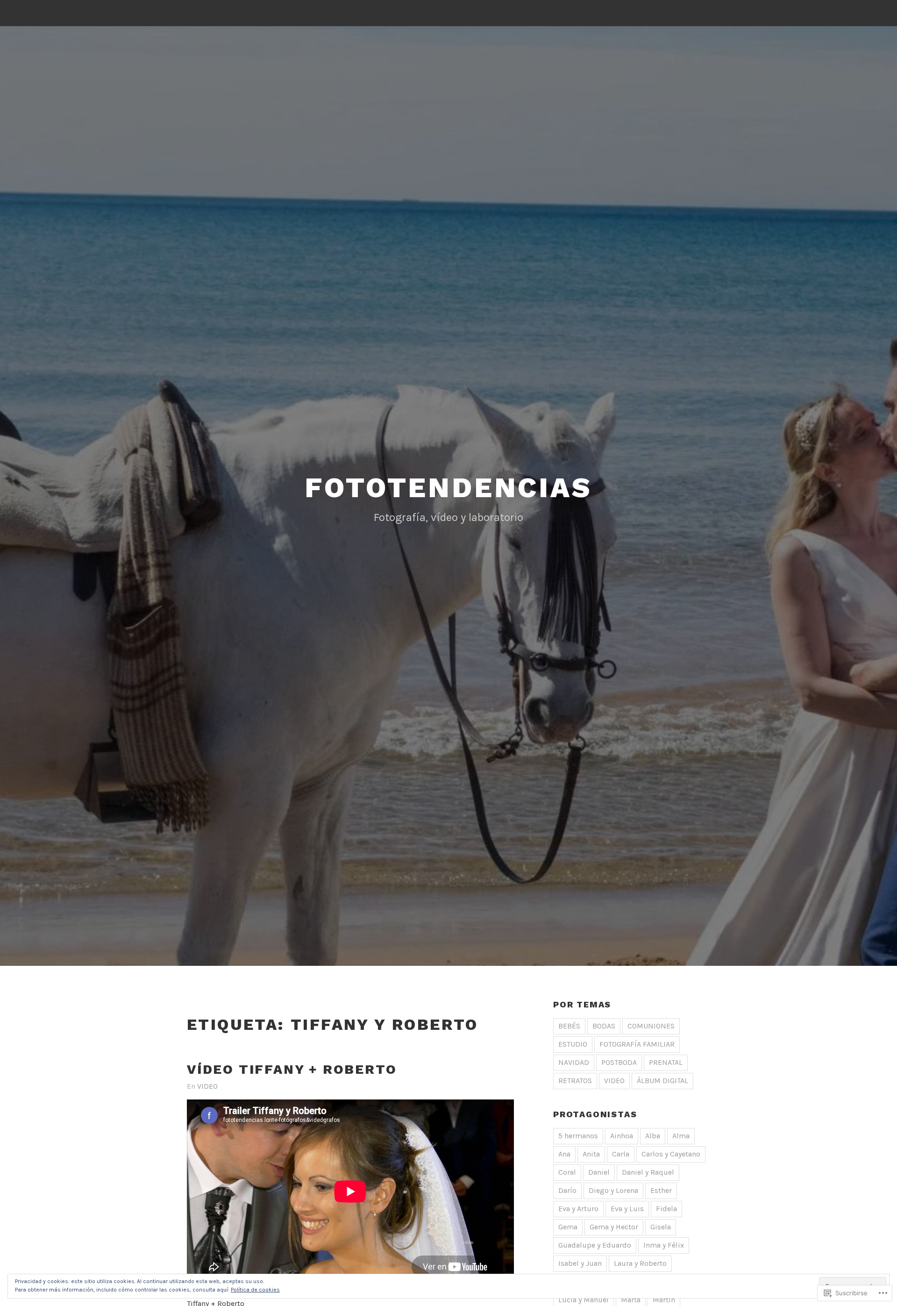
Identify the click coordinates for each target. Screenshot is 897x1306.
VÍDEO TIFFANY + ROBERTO (292, 1069)
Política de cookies (255, 1289)
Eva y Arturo (578, 1208)
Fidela (666, 1208)
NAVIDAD (573, 1062)
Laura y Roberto (640, 1263)
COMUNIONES (651, 1025)
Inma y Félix (663, 1245)
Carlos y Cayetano (670, 1153)
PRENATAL (666, 1062)
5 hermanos (578, 1135)
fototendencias (448, 487)
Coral (567, 1172)
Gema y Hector (614, 1226)
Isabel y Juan (580, 1263)
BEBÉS (569, 1025)
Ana (564, 1153)
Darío (567, 1190)
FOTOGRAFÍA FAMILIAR (637, 1044)
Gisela (660, 1226)
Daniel (599, 1172)
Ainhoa (621, 1135)
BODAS (603, 1025)
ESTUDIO (572, 1044)
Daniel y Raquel (648, 1172)
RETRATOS (575, 1080)
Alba (652, 1135)
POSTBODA (619, 1062)
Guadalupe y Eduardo (594, 1245)
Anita (591, 1153)
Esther (661, 1190)
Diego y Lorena (613, 1190)
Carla (620, 1153)
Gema (567, 1226)
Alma (681, 1135)
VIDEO (207, 1086)
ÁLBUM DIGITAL (662, 1080)
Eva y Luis (627, 1208)
